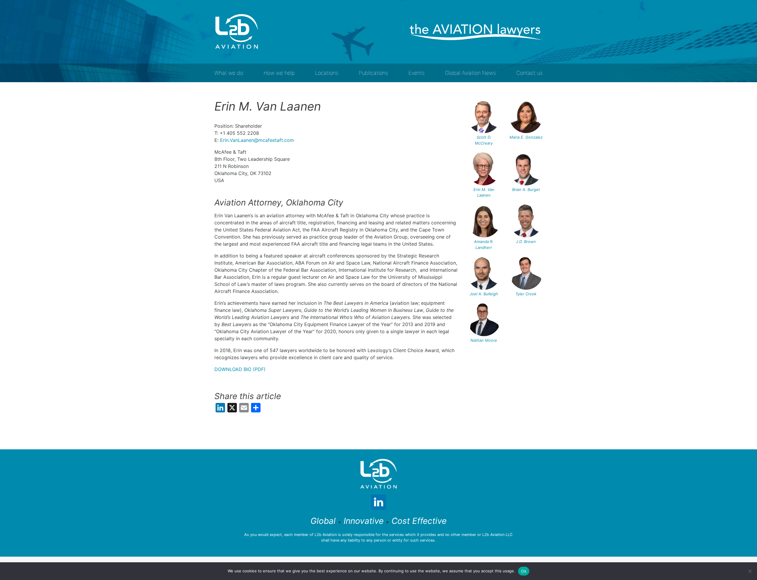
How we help (279, 73)
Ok (523, 571)
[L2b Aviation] (236, 31)
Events (416, 73)
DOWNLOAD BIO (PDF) (240, 369)
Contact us (529, 73)
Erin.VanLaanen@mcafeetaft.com (257, 140)
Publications (373, 73)
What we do (228, 73)
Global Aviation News (470, 73)
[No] (750, 571)
